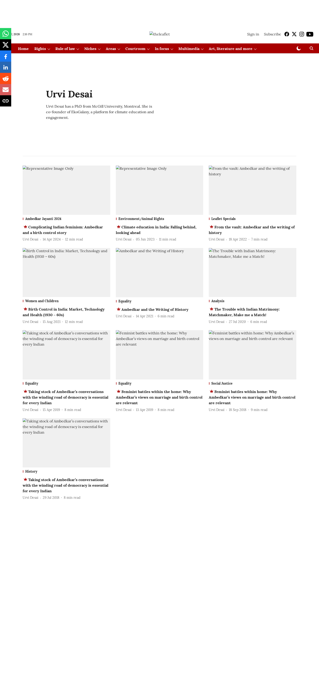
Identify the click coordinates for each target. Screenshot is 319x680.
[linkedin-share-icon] (5, 69)
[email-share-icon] (5, 92)
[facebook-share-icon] (5, 58)
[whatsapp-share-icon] (5, 36)
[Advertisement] (159, 12)
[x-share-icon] (5, 47)
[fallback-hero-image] (66, 190)
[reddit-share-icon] (5, 80)
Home (23, 48)
